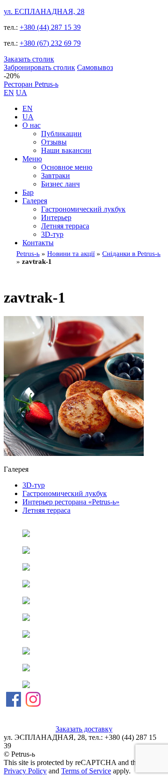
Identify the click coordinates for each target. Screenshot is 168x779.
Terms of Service (86, 771)
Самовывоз (95, 67)
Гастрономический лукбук (83, 209)
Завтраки (55, 175)
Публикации (61, 134)
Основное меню (66, 167)
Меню (32, 159)
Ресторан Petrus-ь (31, 84)
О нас (31, 125)
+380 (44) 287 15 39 (50, 27)
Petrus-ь (28, 253)
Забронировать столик (39, 67)
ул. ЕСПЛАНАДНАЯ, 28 (44, 11)
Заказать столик (29, 59)
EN (9, 93)
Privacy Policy (25, 771)
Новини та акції (71, 253)
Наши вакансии (66, 150)
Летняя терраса (65, 226)
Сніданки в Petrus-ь (131, 253)
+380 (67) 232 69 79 (50, 43)
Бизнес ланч (60, 184)
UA (21, 93)
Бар (28, 192)
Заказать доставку (84, 729)
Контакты (38, 243)
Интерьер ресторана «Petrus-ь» (70, 502)
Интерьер (56, 217)
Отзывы (54, 142)
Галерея (34, 201)
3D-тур (52, 234)
